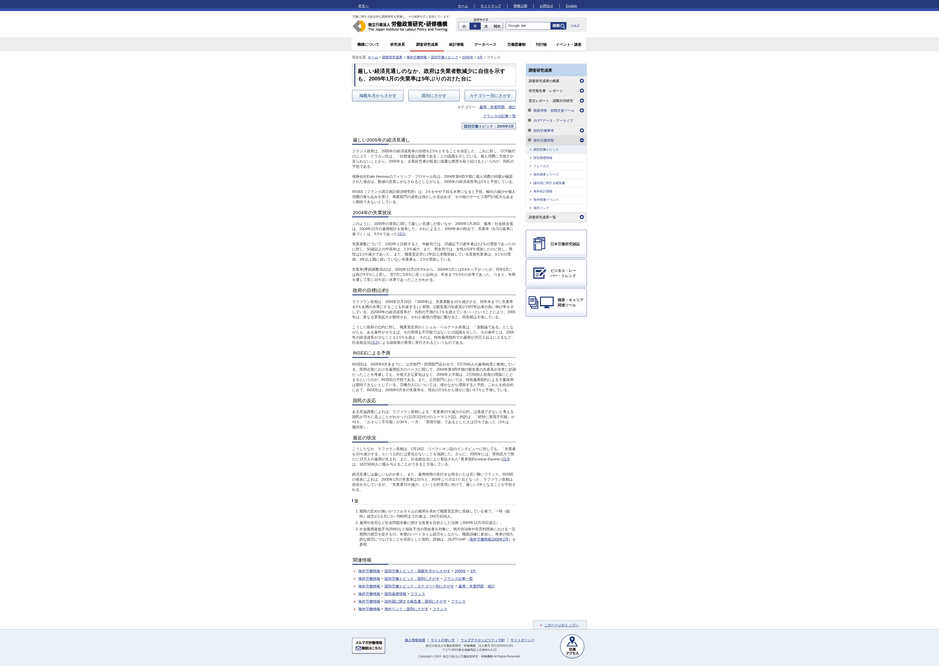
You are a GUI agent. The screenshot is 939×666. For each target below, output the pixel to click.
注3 (506, 459)
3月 (480, 57)
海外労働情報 (416, 57)
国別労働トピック (444, 57)
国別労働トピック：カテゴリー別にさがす (419, 586)
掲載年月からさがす (378, 95)
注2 (374, 342)
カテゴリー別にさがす (490, 95)
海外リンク (541, 208)
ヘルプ (575, 25)
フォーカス (541, 166)
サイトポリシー (523, 640)
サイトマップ (491, 6)
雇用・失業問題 (492, 107)
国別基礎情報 (395, 594)
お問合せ (546, 6)
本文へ (363, 6)
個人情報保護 (415, 640)
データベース (485, 44)
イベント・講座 (568, 44)
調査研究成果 (427, 44)
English (571, 6)
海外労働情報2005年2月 (489, 539)
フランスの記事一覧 (499, 116)
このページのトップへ (561, 625)
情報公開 (520, 6)
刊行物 (541, 44)
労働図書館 (516, 44)
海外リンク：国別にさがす (406, 609)
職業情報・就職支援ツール (553, 110)
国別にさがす (434, 95)
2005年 (467, 57)
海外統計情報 (542, 191)
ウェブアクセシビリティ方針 (482, 640)
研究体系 (397, 44)
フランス (418, 594)
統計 (512, 107)
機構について (368, 44)
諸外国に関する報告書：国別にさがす (415, 601)
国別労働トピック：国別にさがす (411, 579)
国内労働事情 (543, 131)
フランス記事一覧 (458, 579)
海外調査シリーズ (546, 174)
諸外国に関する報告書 (549, 183)
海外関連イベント (546, 199)
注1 (401, 234)
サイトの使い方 (443, 640)
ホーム (463, 6)
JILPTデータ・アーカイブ (553, 120)
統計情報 (456, 44)
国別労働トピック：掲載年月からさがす (417, 571)
